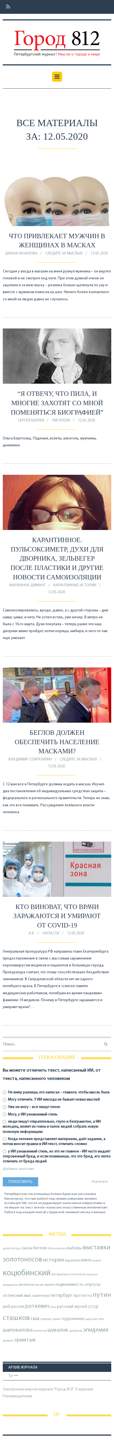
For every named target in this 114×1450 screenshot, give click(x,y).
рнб (6, 1307)
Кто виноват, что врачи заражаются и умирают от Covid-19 (57, 916)
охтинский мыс (17, 1295)
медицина (10, 1285)
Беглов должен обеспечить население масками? (57, 742)
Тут (11, 1376)
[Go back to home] (57, 39)
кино (86, 1260)
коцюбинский (27, 1273)
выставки (96, 1247)
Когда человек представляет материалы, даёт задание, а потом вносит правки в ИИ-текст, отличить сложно (54, 1141)
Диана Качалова (21, 253)
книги (96, 1260)
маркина (92, 1274)
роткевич (37, 1306)
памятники (40, 1296)
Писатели (61, 420)
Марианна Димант (27, 585)
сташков (16, 1318)
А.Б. (31, 933)
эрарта (8, 1340)
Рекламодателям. (18, 1396)
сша (34, 1318)
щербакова (75, 1330)
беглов (40, 1248)
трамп (56, 1319)
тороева (45, 1319)
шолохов (40, 1330)
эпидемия (95, 1330)
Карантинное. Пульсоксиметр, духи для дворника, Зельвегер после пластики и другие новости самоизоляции (57, 558)
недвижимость (69, 1284)
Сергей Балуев (31, 420)
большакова (57, 1248)
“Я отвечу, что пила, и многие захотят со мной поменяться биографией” (57, 403)
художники (73, 1319)
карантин (72, 1260)
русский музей (72, 1306)
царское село (94, 1319)
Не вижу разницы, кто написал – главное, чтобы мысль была (58, 1092)
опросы (92, 1284)
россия (17, 1307)
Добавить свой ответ (18, 1169)
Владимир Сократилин (30, 759)
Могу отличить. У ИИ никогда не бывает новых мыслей (53, 1100)
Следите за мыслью (64, 253)
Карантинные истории (74, 585)
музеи (39, 1285)
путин (102, 1295)
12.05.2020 (99, 253)
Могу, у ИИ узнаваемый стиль (32, 1114)
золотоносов (22, 1259)
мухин (50, 1285)
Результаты (99, 1181)
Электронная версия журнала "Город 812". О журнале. (48, 1389)
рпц (53, 1307)
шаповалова (18, 1330)
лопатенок (78, 1274)
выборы (74, 1248)
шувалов (58, 1330)
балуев (27, 1248)
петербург (61, 1295)
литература (60, 1274)
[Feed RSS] (6, 7)
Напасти (51, 933)
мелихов (26, 1285)
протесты (82, 1295)
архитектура (12, 1248)
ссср (93, 1306)
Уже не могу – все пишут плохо (33, 1107)
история (53, 1260)
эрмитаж (25, 1340)
